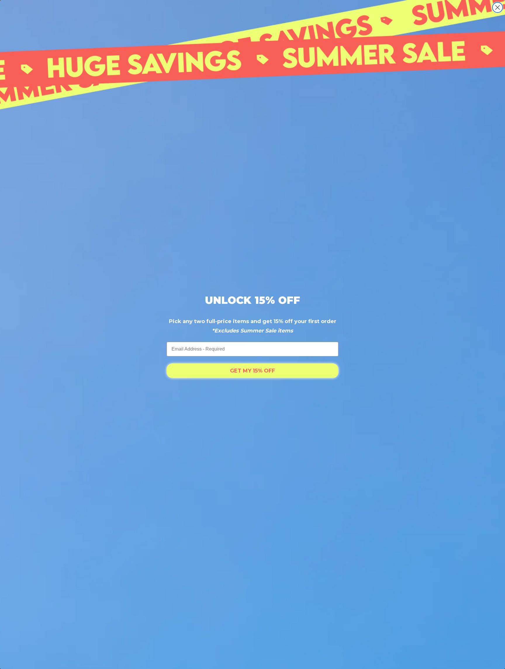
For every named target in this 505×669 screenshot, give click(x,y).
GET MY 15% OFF (252, 371)
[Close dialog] (497, 7)
